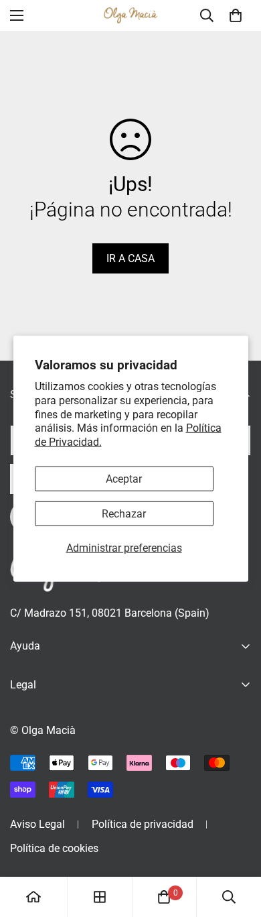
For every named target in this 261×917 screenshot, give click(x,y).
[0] (235, 15)
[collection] (99, 897)
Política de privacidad (142, 824)
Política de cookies (54, 848)
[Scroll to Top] (237, 846)
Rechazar (124, 513)
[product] (33, 897)
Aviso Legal (37, 824)
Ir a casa (130, 258)
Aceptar (124, 479)
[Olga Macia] (130, 16)
